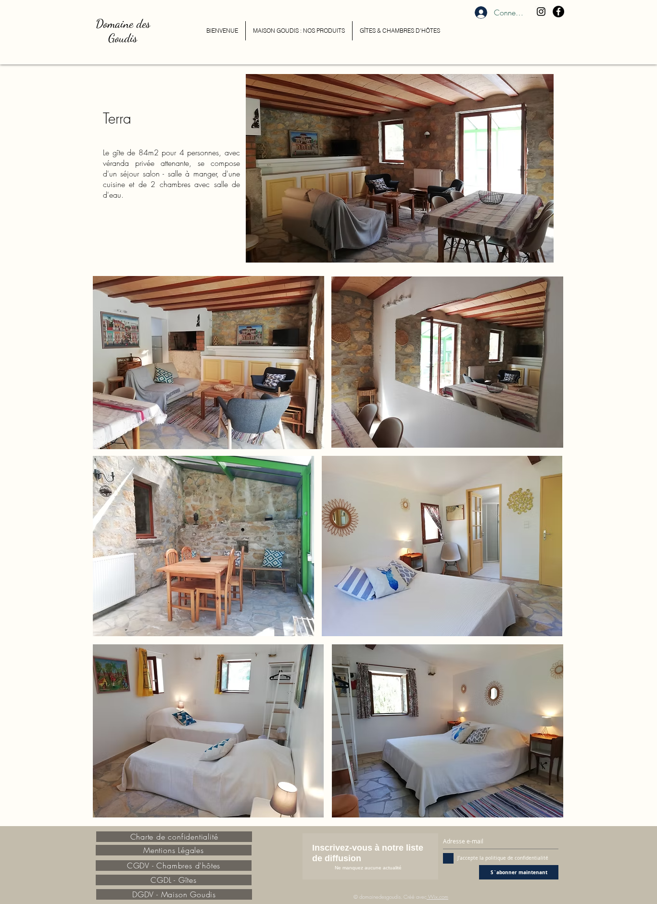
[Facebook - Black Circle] (558, 11)
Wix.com (438, 896)
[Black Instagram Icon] (541, 11)
